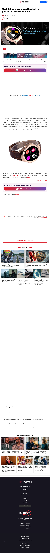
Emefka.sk (28, 523)
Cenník (25, 500)
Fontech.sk (22, 525)
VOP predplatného (25, 543)
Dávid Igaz (7, 15)
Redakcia (25, 498)
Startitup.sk (22, 522)
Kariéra (25, 502)
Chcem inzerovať (25, 495)
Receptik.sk (28, 526)
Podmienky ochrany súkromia (25, 534)
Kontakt (25, 493)
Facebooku (25, 95)
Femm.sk (28, 525)
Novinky (6, 18)
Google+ (31, 95)
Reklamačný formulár (25, 547)
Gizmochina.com (42, 180)
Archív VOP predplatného (25, 545)
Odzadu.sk (22, 523)
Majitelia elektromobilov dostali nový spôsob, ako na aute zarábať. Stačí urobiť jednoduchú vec (25, 416)
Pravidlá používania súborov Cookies (25, 540)
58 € (28, 177)
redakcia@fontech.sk (42, 217)
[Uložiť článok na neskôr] (4, 49)
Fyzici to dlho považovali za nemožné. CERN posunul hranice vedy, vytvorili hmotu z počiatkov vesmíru (25, 428)
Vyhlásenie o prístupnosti (25, 538)
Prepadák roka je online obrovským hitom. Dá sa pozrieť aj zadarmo (19, 423)
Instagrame (37, 95)
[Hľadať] (2, 2)
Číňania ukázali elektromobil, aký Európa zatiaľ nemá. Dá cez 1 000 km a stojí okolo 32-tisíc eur (25, 420)
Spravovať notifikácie (25, 505)
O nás (25, 496)
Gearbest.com (15, 175)
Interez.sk (28, 522)
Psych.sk (27, 528)
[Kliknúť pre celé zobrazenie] (25, 33)
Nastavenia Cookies (25, 536)
